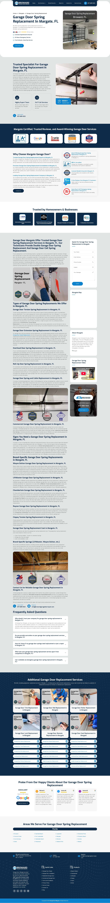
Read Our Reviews (22, 803)
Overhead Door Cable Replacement (79, 756)
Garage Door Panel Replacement (50, 751)
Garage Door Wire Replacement (21, 751)
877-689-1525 (91, 3)
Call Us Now (17, 45)
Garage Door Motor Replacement (50, 746)
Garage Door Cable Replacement (50, 756)
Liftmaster (73, 875)
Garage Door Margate (55, 900)
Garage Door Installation (48, 873)
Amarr (72, 880)
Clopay (72, 878)
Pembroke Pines (82, 833)
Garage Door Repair (47, 871)
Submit (77, 283)
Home (34, 3)
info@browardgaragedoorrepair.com (43, 607)
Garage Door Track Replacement (21, 746)
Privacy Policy (46, 882)
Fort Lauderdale (39, 836)
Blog (44, 890)
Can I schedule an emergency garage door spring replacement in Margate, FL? (39, 661)
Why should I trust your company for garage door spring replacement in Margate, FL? (38, 619)
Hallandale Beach (39, 839)
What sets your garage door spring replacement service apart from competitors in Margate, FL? (37, 652)
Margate (21, 13)
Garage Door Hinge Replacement (79, 741)
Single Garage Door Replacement (50, 761)
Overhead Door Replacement (21, 756)
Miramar (59, 839)
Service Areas (78, 3)
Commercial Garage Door (49, 878)
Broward (16, 833)
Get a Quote (83, 410)
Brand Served (51, 3)
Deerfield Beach (39, 833)
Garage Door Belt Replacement (21, 766)
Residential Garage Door (48, 875)
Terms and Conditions (48, 880)
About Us (61, 3)
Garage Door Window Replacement (22, 761)
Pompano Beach (82, 836)
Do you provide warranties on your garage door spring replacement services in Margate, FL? (39, 636)
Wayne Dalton (74, 871)
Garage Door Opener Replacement (22, 741)
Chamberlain (74, 873)
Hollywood (38, 841)
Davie (15, 841)
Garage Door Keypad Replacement (51, 741)
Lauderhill (59, 833)
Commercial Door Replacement (78, 766)
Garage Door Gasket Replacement (79, 751)
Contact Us (69, 3)
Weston (79, 841)
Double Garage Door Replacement (79, 761)
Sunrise (80, 839)
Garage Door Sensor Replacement (51, 766)
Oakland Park (60, 841)
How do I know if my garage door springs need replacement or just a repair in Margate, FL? (39, 644)
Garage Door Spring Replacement (79, 746)
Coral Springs (17, 839)
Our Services (41, 3)
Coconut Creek (17, 836)
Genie (72, 882)
